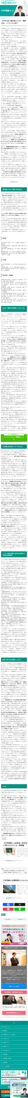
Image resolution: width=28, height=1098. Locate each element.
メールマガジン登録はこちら (14, 437)
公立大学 (10, 721)
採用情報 (5, 1062)
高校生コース (6, 1046)
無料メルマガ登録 (14, 986)
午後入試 (11, 41)
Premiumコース (6, 1050)
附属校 (4, 100)
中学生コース (6, 1042)
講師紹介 (5, 1030)
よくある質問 (6, 1066)
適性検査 (6, 48)
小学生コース (6, 1038)
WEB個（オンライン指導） (9, 1034)
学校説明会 (23, 540)
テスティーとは (6, 1026)
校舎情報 (5, 1054)
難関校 (15, 519)
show (16, 181)
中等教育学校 (13, 620)
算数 (4, 914)
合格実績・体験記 (7, 1058)
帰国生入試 (3, 137)
